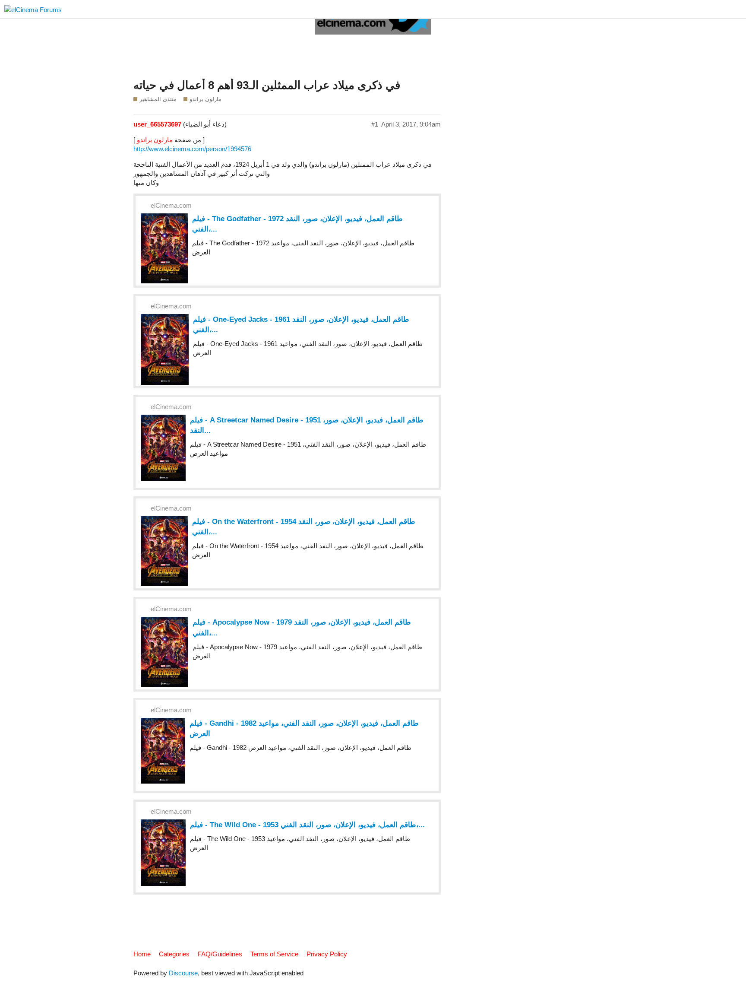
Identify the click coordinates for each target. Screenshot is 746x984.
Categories (174, 954)
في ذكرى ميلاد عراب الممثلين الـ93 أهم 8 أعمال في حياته (266, 85)
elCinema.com (171, 205)
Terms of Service (274, 954)
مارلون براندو (155, 139)
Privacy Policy (327, 954)
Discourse (183, 973)
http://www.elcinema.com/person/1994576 (192, 148)
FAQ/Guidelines (220, 954)
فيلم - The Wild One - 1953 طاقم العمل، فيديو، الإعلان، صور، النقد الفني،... (307, 824)
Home (142, 954)
